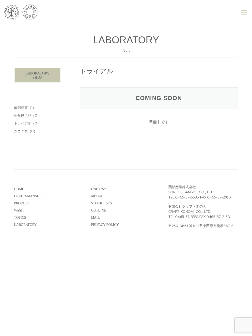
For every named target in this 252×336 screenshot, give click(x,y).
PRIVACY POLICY (105, 225)
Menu (244, 12)
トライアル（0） (27, 123)
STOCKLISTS (101, 203)
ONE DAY (98, 189)
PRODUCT (22, 203)
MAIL (95, 217)
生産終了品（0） (27, 115)
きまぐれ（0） (25, 131)
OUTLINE (98, 210)
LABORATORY (25, 225)
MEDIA (96, 196)
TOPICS (20, 217)
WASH (19, 210)
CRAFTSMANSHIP (28, 196)
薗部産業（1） (25, 107)
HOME (19, 189)
